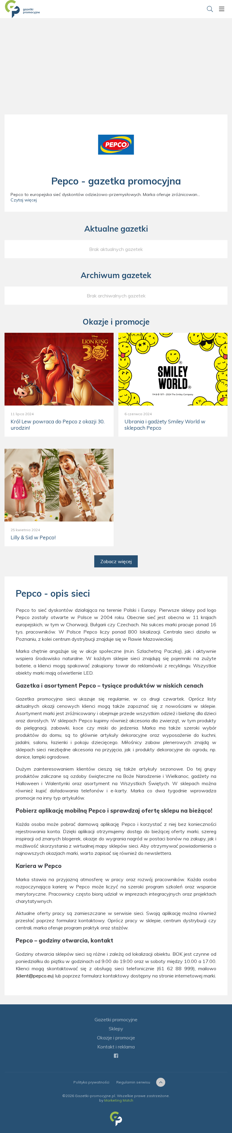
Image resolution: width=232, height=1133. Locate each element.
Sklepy (116, 1028)
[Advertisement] (116, 72)
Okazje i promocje (116, 1038)
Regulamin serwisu (133, 1082)
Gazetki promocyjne (116, 1019)
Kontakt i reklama (116, 1047)
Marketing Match (118, 1100)
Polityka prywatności (91, 1082)
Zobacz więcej (116, 561)
